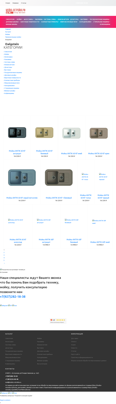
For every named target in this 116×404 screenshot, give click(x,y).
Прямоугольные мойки (13, 37)
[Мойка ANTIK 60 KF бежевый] (44, 132)
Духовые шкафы (12, 22)
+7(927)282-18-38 (81, 3)
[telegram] (4, 305)
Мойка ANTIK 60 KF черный (103, 196)
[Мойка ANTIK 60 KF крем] (99, 133)
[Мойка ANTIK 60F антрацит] (46, 221)
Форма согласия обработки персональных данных (88, 360)
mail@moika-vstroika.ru (13, 382)
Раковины (38, 19)
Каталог (8, 32)
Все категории (42, 364)
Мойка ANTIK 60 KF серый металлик (21, 198)
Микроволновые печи (68, 22)
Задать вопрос (5, 400)
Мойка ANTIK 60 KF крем (98, 153)
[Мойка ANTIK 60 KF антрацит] (17, 132)
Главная (8, 29)
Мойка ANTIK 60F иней (100, 242)
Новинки (15, 3)
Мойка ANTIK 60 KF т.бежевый (59, 198)
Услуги (8, 3)
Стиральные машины (101, 22)
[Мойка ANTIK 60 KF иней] (72, 133)
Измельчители (63, 19)
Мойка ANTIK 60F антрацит (46, 241)
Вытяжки (84, 19)
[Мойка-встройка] (15, 11)
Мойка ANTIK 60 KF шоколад (18, 241)
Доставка (74, 338)
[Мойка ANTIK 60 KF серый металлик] (22, 177)
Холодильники (85, 22)
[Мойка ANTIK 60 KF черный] (103, 177)
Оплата (73, 341)
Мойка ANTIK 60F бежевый (74, 241)
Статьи (23, 3)
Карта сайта (75, 354)
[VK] (10, 305)
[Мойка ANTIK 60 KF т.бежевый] (59, 177)
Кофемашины (105, 24)
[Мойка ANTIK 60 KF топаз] (86, 177)
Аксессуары (28, 19)
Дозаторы (74, 19)
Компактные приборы (49, 22)
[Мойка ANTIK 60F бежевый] (74, 221)
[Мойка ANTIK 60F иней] (100, 222)
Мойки (19, 19)
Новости (74, 348)
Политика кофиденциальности (82, 357)
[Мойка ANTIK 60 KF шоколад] (18, 221)
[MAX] (14, 305)
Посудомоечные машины (99, 19)
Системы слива (50, 19)
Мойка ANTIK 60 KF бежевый (44, 152)
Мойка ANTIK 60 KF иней (71, 153)
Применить (14, 112)
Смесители (10, 19)
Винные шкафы (11, 24)
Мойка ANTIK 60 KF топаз (86, 196)
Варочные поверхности (30, 22)
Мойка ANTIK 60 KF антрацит (17, 152)
